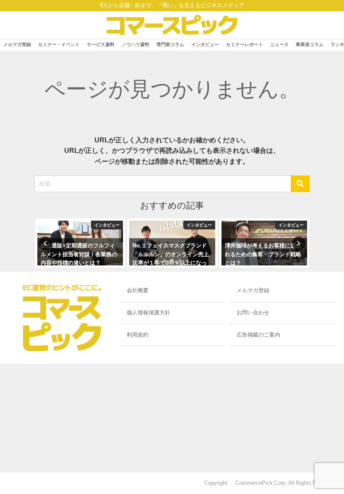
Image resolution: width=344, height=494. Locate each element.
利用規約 (138, 334)
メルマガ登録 (17, 44)
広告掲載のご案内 (258, 334)
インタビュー (205, 44)
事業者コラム (309, 44)
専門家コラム (170, 44)
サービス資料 (101, 44)
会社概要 (138, 290)
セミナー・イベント (59, 44)
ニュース (279, 44)
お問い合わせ (253, 312)
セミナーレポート (244, 44)
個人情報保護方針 (148, 312)
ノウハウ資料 (135, 44)
